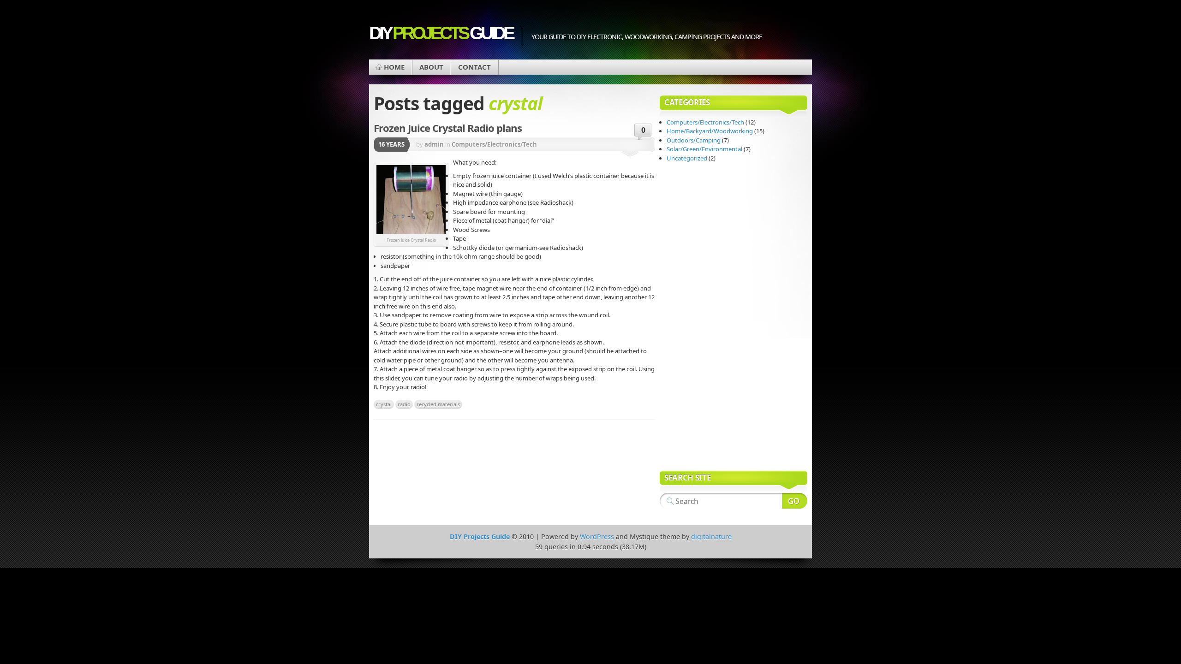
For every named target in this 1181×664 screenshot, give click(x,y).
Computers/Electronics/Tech (494, 144)
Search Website (794, 501)
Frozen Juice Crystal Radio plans (448, 128)
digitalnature (711, 536)
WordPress (597, 536)
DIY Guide (441, 33)
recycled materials (438, 404)
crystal (384, 404)
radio (404, 404)
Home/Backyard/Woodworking (710, 131)
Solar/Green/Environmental (704, 149)
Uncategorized (687, 158)
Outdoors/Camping (694, 140)
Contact (474, 66)
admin (434, 144)
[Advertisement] (697, 317)
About (431, 66)
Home (394, 66)
